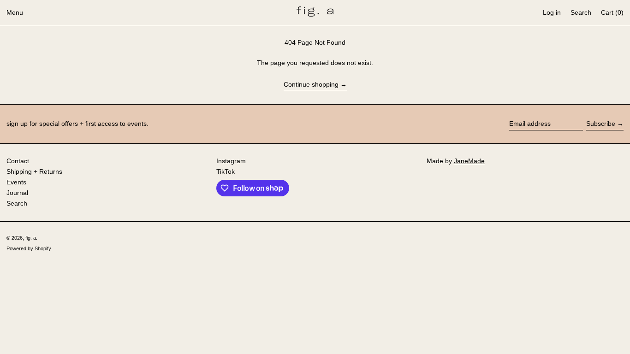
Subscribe (600, 123)
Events (16, 182)
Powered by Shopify (28, 248)
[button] (581, 13)
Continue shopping (311, 84)
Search (16, 203)
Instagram (231, 161)
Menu (14, 12)
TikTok (225, 171)
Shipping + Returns (34, 171)
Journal (17, 192)
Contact (17, 161)
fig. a (30, 238)
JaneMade (469, 161)
